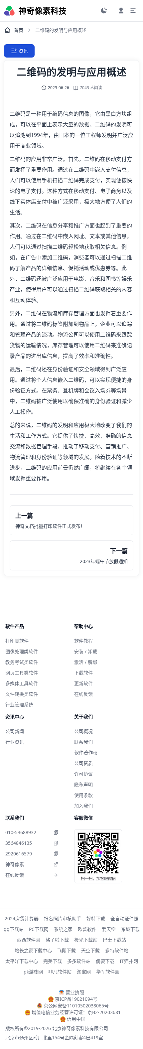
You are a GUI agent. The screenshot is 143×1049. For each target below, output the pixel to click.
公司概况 (83, 731)
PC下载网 (39, 929)
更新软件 (83, 683)
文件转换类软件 (21, 694)
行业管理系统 (19, 704)
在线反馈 (83, 694)
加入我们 (83, 806)
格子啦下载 (57, 940)
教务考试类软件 (21, 662)
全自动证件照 (124, 918)
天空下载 (90, 950)
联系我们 (83, 742)
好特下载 (95, 918)
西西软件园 (28, 940)
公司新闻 (14, 731)
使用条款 (83, 795)
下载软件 (83, 673)
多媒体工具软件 (21, 683)
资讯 (23, 51)
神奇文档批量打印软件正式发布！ (50, 526)
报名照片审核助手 (62, 918)
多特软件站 (116, 950)
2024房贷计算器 (22, 918)
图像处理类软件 (21, 651)
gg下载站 (14, 929)
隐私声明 (83, 784)
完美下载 (52, 961)
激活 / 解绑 (85, 662)
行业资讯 (14, 742)
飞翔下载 (66, 950)
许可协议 (83, 774)
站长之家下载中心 (33, 950)
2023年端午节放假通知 (104, 561)
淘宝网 (84, 972)
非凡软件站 (60, 972)
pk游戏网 (33, 972)
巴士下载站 (114, 940)
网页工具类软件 (21, 673)
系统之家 (63, 929)
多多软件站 (78, 961)
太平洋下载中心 (21, 961)
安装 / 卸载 (85, 651)
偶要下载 (105, 961)
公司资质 (83, 763)
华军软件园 (107, 972)
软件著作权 (85, 752)
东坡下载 (130, 929)
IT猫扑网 (129, 961)
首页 (18, 30)
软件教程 (83, 641)
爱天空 (109, 929)
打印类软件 (17, 641)
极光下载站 (85, 940)
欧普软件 (87, 929)
